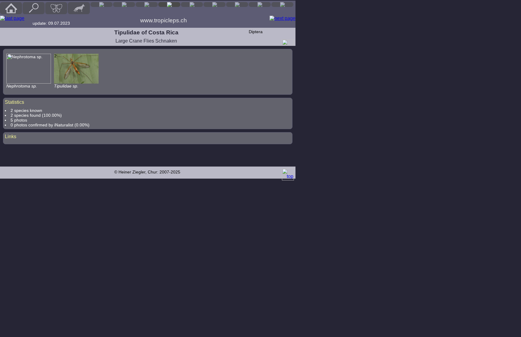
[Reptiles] (124, 4)
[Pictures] (260, 4)
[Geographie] (215, 4)
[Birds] (101, 4)
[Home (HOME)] (11, 8)
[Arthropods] (169, 4)
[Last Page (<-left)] (12, 18)
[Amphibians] (147, 4)
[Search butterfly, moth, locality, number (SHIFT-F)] (34, 12)
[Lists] (237, 4)
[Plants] (192, 4)
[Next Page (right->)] (282, 18)
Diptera (256, 31)
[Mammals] (79, 8)
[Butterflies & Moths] (56, 8)
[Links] (282, 4)
